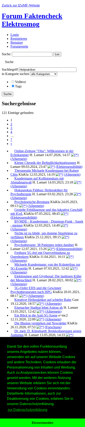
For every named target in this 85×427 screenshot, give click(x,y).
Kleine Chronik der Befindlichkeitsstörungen (45, 163)
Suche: (6, 54)
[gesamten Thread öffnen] (74, 155)
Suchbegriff (10, 69)
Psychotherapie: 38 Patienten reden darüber (44, 245)
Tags (18, 86)
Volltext (20, 82)
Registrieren (18, 38)
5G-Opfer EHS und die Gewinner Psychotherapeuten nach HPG (35, 290)
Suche (7, 94)
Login (14, 35)
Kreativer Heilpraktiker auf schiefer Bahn (42, 300)
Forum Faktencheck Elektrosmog (32, 20)
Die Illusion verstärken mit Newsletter (40, 323)
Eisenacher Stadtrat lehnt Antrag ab (38, 307)
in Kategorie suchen (15, 74)
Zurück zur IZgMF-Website (21, 5)
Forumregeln (19, 46)
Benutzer (16, 42)
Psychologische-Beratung (31, 202)
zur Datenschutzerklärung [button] (27, 410)
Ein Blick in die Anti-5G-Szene (36, 315)
